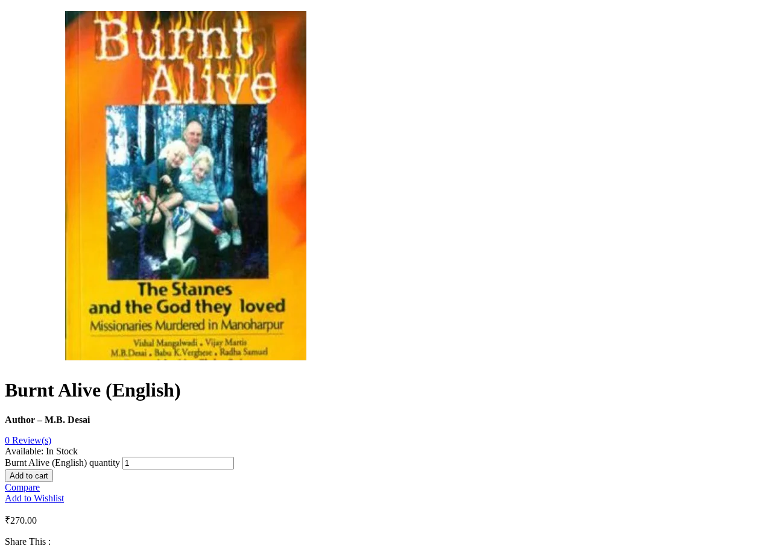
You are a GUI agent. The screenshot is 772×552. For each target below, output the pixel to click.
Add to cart (29, 475)
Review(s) (28, 440)
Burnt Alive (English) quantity (62, 462)
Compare (22, 487)
